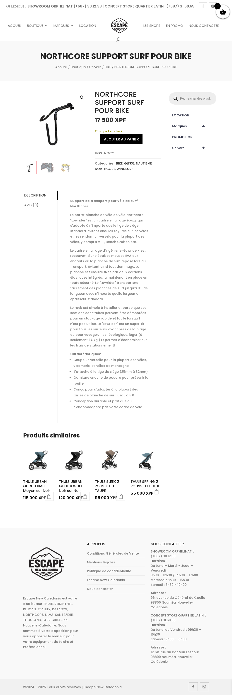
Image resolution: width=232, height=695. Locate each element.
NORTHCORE (105, 169)
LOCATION (180, 115)
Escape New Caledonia (106, 580)
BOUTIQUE (35, 26)
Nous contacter (100, 589)
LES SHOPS (151, 26)
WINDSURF (125, 169)
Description (35, 195)
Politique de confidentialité (109, 571)
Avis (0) (31, 205)
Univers (95, 66)
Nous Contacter (204, 26)
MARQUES (61, 26)
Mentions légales (101, 562)
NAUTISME (144, 163)
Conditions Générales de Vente (113, 553)
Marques (188, 126)
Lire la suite (49, 496)
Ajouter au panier (121, 139)
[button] (82, 97)
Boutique (78, 66)
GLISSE (129, 163)
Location (87, 26)
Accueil (14, 26)
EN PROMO (174, 26)
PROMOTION (182, 137)
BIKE (108, 66)
